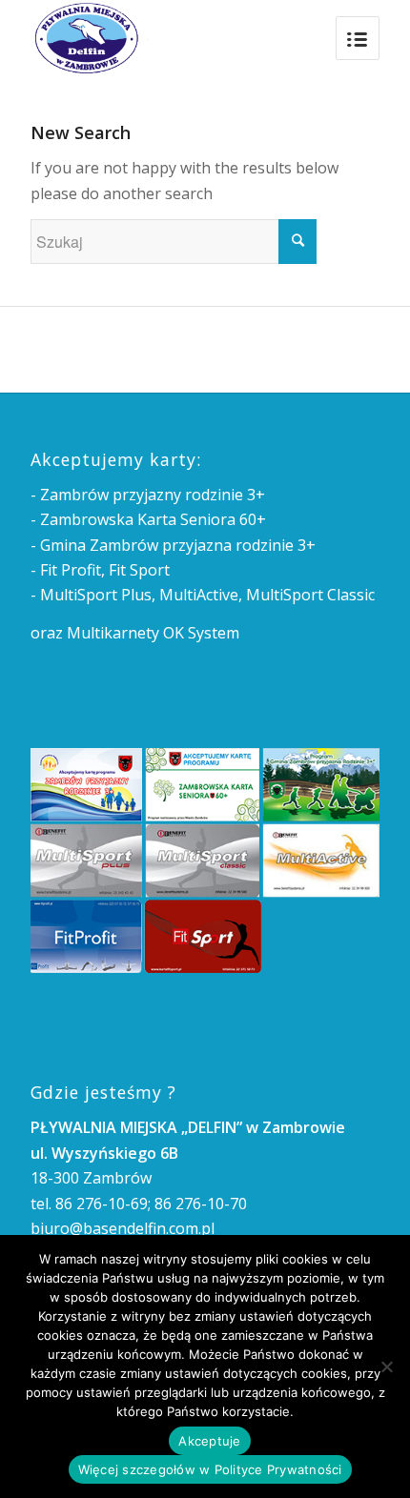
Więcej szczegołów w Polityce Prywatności (210, 1469)
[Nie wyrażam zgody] (386, 1366)
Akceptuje (209, 1440)
